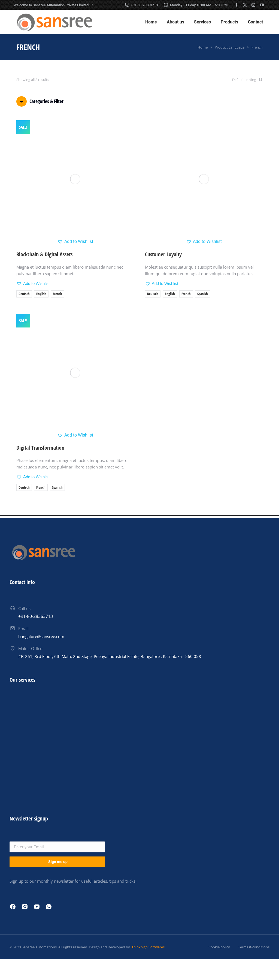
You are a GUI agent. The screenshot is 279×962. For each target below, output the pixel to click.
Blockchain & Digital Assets (44, 254)
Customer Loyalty (163, 254)
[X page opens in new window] (244, 4)
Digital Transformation (40, 447)
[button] (75, 241)
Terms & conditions (253, 947)
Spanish (202, 293)
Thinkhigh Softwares (148, 947)
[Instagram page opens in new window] (253, 4)
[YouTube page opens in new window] (261, 4)
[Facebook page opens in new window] (236, 4)
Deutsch (24, 293)
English (41, 293)
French (57, 293)
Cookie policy (219, 947)
